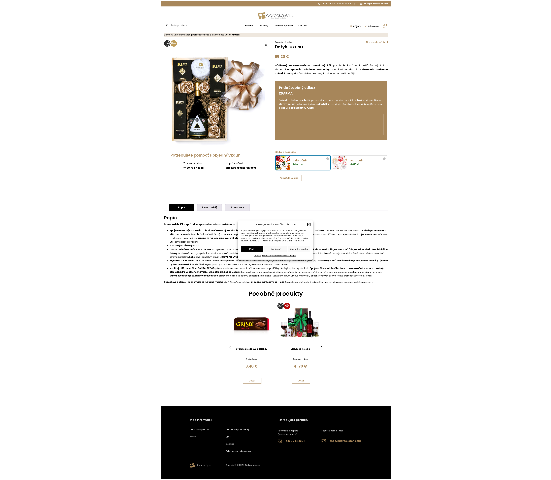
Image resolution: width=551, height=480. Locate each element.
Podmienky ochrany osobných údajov (279, 255)
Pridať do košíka (289, 178)
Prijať (251, 249)
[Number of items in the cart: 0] (384, 25)
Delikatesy (251, 359)
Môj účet (357, 26)
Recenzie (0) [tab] (209, 207)
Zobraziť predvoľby (299, 249)
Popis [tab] (181, 207)
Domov (168, 34)
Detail (252, 380)
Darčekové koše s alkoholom (207, 34)
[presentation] (230, 347)
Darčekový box (300, 359)
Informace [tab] (237, 207)
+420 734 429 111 (330, 3)
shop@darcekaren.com (376, 3)
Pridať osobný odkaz (297, 87)
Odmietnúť (275, 249)
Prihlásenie (374, 26)
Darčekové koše (182, 34)
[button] (308, 224)
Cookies (257, 255)
